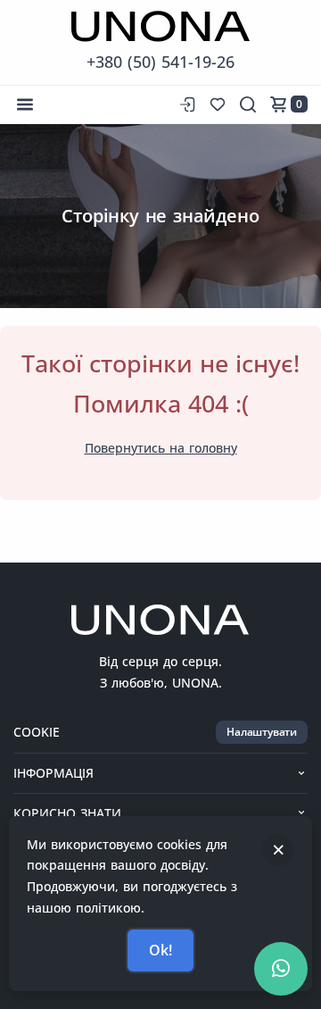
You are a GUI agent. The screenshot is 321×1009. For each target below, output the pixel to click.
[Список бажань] (218, 104)
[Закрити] (278, 850)
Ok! (160, 950)
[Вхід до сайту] (185, 104)
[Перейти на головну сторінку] (160, 26)
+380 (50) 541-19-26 (160, 61)
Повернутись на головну (161, 447)
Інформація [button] (53, 772)
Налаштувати (261, 731)
